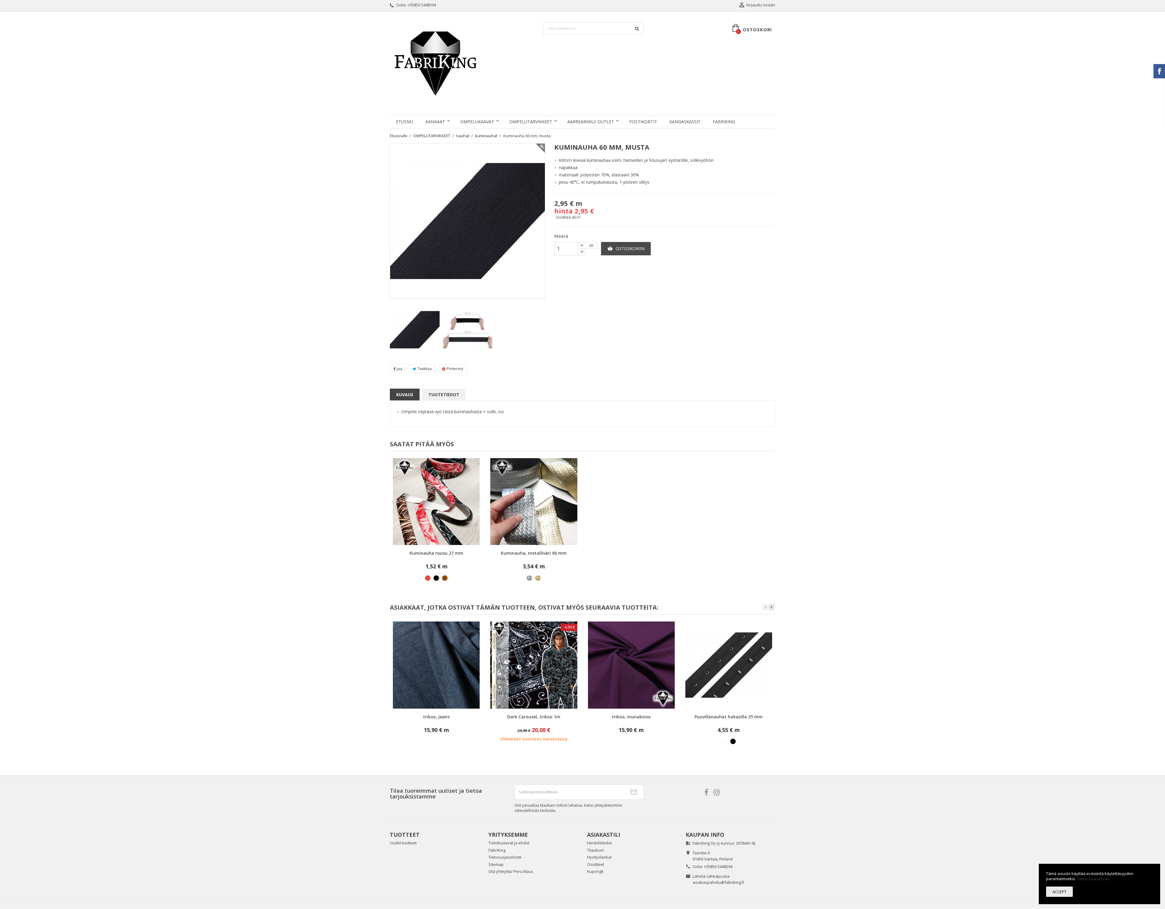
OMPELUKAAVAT (477, 121)
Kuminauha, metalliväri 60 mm (534, 553)
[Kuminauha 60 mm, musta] (415, 330)
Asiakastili (603, 834)
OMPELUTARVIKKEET (530, 121)
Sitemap (496, 864)
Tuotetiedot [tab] (443, 394)
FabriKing (724, 121)
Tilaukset (595, 850)
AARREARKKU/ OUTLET (590, 121)
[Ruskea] (444, 578)
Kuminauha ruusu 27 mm (436, 553)
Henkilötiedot (599, 843)
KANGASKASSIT (685, 121)
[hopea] (529, 578)
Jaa (399, 368)
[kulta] (538, 578)
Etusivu (404, 121)
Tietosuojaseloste (505, 857)
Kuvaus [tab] (404, 394)
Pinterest (455, 368)
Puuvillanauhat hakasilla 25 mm (728, 717)
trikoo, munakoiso (631, 717)
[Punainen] (428, 578)
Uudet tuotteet (403, 843)
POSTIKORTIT (643, 121)
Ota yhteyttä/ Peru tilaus (510, 871)
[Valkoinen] (724, 741)
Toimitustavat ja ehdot (508, 843)
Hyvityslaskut (599, 857)
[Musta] (436, 578)
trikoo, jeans (436, 717)
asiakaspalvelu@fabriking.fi (718, 882)
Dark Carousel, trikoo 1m (533, 717)
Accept (1059, 891)
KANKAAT (435, 121)
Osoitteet (595, 864)
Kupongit (595, 871)
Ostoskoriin (625, 248)
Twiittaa (424, 368)
